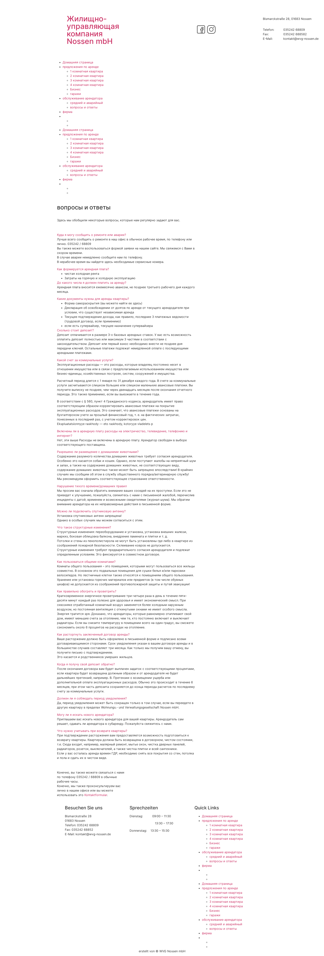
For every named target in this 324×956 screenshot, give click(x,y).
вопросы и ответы (84, 107)
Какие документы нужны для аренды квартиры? (93, 299)
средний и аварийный (86, 103)
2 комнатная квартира (87, 76)
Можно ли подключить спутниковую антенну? (91, 511)
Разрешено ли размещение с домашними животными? (98, 452)
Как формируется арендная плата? (83, 269)
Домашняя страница (78, 62)
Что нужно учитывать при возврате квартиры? (92, 731)
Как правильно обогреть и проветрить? (86, 591)
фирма (67, 112)
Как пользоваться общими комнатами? (86, 562)
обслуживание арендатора (83, 98)
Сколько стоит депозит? (75, 330)
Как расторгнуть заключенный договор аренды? (93, 634)
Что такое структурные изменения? (84, 527)
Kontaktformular (95, 795)
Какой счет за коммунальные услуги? (85, 360)
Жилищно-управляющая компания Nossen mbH (93, 30)
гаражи (75, 94)
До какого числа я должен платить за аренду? (91, 282)
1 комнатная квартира (86, 71)
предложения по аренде (81, 67)
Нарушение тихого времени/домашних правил (92, 486)
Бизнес (75, 89)
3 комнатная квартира (87, 80)
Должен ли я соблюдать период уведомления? (92, 698)
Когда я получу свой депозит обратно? (86, 664)
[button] (126, 235)
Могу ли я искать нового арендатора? (85, 715)
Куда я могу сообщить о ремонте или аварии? (91, 235)
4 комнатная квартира (87, 85)
